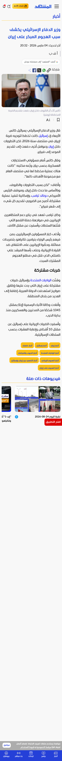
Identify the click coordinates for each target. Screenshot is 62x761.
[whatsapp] (44, 70)
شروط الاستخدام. (27, 747)
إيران (51, 146)
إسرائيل (43, 136)
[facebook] (34, 70)
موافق (7, 745)
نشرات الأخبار (19, 6)
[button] (31, 16)
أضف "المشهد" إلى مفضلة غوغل (39, 62)
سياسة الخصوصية (43, 747)
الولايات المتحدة (40, 280)
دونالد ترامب (39, 195)
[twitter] (39, 70)
